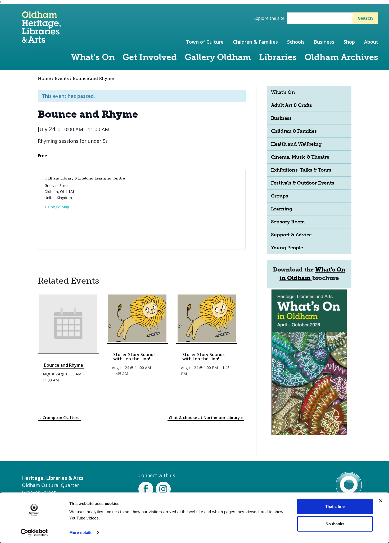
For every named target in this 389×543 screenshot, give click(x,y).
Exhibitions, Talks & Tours (301, 170)
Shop (349, 42)
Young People (287, 248)
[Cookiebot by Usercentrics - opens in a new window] (34, 533)
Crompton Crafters (59, 417)
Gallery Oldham (218, 57)
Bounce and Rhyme (63, 365)
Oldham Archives (341, 57)
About (371, 42)
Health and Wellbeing (296, 144)
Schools (296, 42)
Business (324, 42)
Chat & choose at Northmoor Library (206, 417)
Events (62, 78)
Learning (281, 209)
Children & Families (255, 42)
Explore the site (269, 18)
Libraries (278, 57)
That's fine (335, 506)
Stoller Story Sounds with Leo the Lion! (134, 357)
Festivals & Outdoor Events (302, 183)
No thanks (334, 523)
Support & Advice (291, 235)
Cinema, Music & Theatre (300, 157)
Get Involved (150, 57)
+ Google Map (56, 206)
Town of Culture (205, 42)
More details (80, 532)
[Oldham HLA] (41, 40)
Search (365, 18)
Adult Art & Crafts (291, 105)
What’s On (93, 57)
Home (44, 78)
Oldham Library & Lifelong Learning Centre (84, 178)
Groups (279, 196)
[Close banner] (381, 501)
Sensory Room (288, 222)
